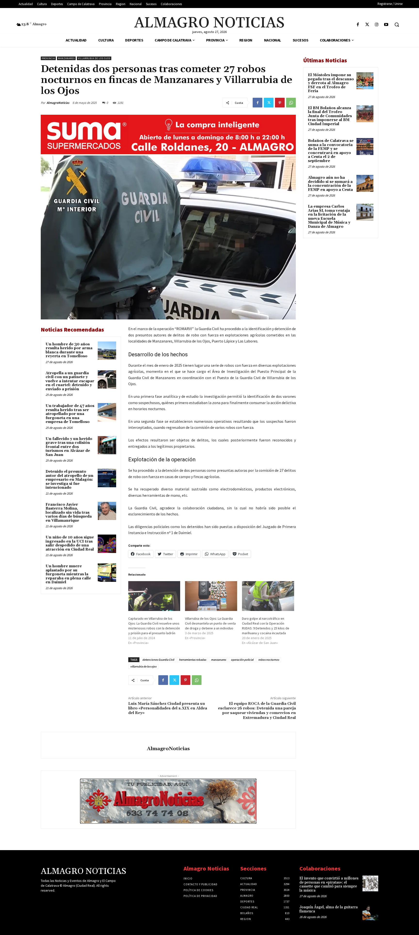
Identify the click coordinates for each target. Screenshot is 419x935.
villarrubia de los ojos (143, 666)
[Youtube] (386, 24)
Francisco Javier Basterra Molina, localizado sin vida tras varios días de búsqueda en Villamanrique (69, 512)
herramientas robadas (192, 659)
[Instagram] (376, 24)
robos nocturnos (268, 659)
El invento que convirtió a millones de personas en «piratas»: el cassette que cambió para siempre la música (328, 884)
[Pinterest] (280, 102)
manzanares (218, 659)
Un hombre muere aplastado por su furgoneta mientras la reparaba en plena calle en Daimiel (68, 574)
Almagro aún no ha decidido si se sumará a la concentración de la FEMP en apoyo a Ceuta (330, 183)
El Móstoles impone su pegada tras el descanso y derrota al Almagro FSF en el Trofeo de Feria (331, 83)
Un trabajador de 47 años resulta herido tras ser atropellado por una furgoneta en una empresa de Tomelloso (70, 414)
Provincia (48, 58)
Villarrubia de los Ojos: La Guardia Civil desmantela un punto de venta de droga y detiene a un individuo (210, 623)
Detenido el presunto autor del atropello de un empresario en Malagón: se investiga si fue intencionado (69, 479)
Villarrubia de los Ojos (94, 58)
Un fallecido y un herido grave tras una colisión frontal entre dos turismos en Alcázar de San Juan (69, 447)
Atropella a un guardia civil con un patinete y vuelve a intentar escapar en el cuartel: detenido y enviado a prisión (70, 381)
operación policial (242, 659)
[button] (397, 24)
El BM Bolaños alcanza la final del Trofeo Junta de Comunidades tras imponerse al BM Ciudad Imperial (330, 116)
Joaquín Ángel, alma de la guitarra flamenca (328, 909)
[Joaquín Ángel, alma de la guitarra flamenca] (370, 912)
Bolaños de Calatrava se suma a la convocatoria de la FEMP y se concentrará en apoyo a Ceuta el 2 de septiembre (331, 150)
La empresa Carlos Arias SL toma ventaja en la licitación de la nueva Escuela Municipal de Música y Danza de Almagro (329, 216)
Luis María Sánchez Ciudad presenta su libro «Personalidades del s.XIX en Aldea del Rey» (167, 708)
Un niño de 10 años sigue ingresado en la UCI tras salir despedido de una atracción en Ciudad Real (70, 543)
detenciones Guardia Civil (158, 659)
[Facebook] (357, 24)
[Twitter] (367, 24)
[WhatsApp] (291, 102)
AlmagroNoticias (58, 103)
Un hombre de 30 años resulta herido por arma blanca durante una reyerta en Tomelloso (69, 350)
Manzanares (66, 58)
